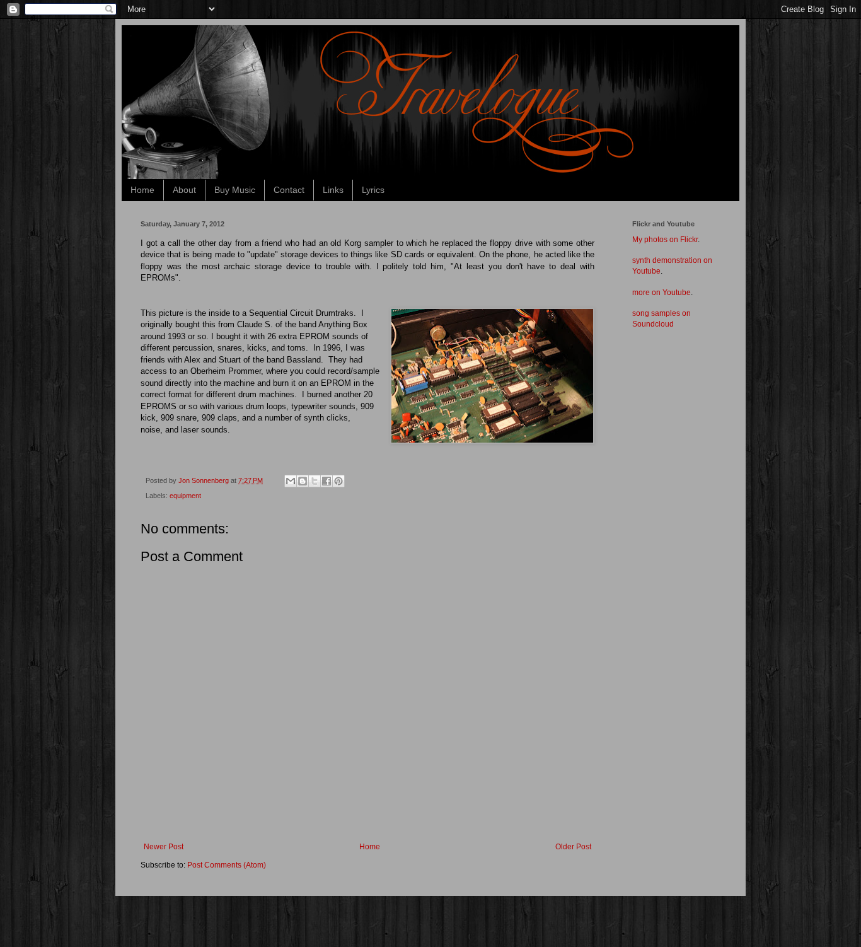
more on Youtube (661, 292)
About (184, 190)
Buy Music (234, 190)
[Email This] (290, 481)
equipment (185, 495)
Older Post (573, 846)
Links (333, 190)
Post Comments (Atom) (226, 865)
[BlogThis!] (302, 481)
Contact (289, 190)
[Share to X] (314, 481)
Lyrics (373, 190)
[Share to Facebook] (326, 481)
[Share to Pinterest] (338, 481)
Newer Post (163, 846)
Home (142, 190)
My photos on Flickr (665, 239)
